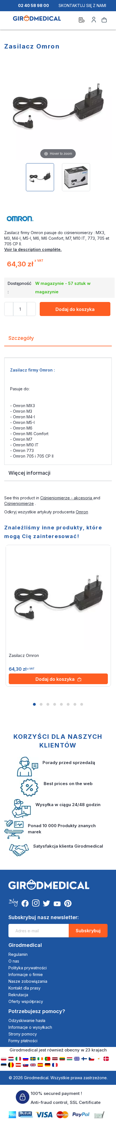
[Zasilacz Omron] (40, 177)
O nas (13, 961)
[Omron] (58, 218)
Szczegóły (21, 338)
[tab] (58, 340)
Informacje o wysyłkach (30, 1027)
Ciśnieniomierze (19, 503)
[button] (34, 704)
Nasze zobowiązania (27, 981)
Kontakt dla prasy (24, 988)
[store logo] (37, 20)
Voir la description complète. (33, 249)
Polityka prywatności (27, 967)
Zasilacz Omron (24, 655)
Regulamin (18, 954)
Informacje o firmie (25, 974)
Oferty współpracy (25, 1001)
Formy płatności (22, 1040)
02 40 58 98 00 (33, 5)
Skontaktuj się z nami (82, 5)
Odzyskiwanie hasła (26, 1020)
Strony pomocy (22, 1034)
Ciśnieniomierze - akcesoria (66, 497)
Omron (82, 511)
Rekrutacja (18, 994)
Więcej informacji (29, 473)
